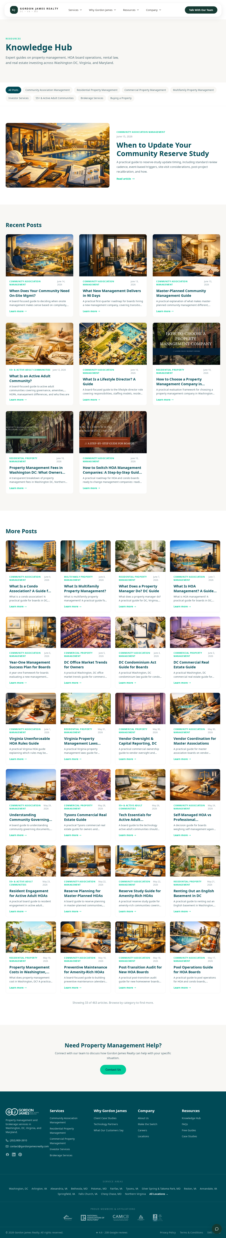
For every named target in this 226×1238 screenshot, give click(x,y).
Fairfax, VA (116, 1188)
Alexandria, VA (58, 1188)
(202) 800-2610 (18, 1140)
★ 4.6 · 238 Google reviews (111, 1232)
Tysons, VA (132, 1188)
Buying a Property (121, 98)
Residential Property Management (97, 90)
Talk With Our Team (201, 10)
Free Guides (189, 1130)
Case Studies (189, 1136)
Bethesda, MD (79, 1188)
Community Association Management (47, 90)
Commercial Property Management (145, 90)
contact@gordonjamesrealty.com (27, 1146)
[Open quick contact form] (217, 1229)
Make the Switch (147, 1124)
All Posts (13, 90)
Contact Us (113, 1070)
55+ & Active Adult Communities (55, 98)
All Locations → (158, 1194)
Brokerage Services (92, 98)
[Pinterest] (20, 1154)
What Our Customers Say (108, 1130)
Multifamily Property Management (193, 90)
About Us (143, 1118)
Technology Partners (106, 1124)
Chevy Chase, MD (111, 1194)
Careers (142, 1130)
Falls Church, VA (88, 1194)
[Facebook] (7, 1154)
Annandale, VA (208, 1188)
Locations (143, 1136)
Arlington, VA (39, 1188)
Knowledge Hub (191, 1118)
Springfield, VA (66, 1194)
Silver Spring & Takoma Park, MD (161, 1188)
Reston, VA (190, 1188)
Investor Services (18, 98)
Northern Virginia (135, 1194)
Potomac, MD (99, 1188)
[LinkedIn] (14, 1154)
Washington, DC (18, 1188)
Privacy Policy (168, 1232)
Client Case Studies (105, 1118)
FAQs (185, 1124)
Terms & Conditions (191, 1232)
